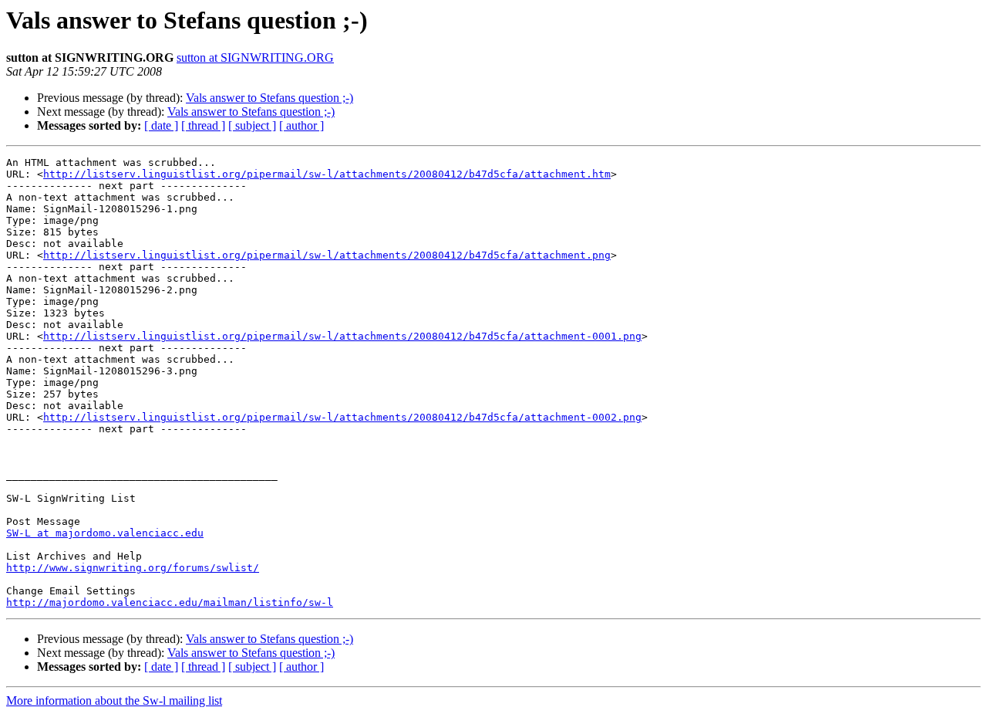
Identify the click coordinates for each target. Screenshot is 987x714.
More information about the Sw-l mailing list (114, 700)
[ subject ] (252, 125)
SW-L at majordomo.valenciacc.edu (105, 533)
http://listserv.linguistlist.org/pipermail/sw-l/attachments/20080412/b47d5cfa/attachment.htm (327, 174)
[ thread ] (203, 125)
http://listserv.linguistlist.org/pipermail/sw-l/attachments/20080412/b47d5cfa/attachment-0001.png (342, 336)
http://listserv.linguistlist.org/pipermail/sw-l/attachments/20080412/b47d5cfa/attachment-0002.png (342, 417)
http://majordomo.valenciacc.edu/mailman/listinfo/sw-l (169, 602)
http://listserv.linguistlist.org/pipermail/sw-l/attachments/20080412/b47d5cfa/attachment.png (327, 255)
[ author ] (301, 125)
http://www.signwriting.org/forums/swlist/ (132, 568)
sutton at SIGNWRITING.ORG (255, 57)
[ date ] (161, 125)
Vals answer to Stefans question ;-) (269, 97)
